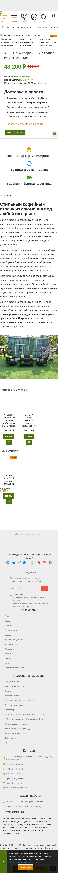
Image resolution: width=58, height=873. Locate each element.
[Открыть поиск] (44, 17)
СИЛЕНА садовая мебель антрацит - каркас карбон (29, 420)
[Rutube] (25, 562)
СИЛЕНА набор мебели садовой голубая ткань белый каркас (8, 420)
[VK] (13, 562)
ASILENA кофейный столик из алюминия (9, 479)
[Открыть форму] (34, 17)
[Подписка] (44, 588)
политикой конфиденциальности (24, 862)
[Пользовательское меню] (24, 17)
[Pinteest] (44, 562)
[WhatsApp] (32, 562)
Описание (5, 195)
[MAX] (8, 562)
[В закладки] (8, 442)
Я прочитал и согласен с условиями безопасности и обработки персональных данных (30, 601)
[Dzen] (50, 562)
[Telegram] (19, 562)
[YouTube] (39, 562)
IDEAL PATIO (26, 80)
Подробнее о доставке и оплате (25, 124)
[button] (14, 17)
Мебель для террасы (18, 27)
